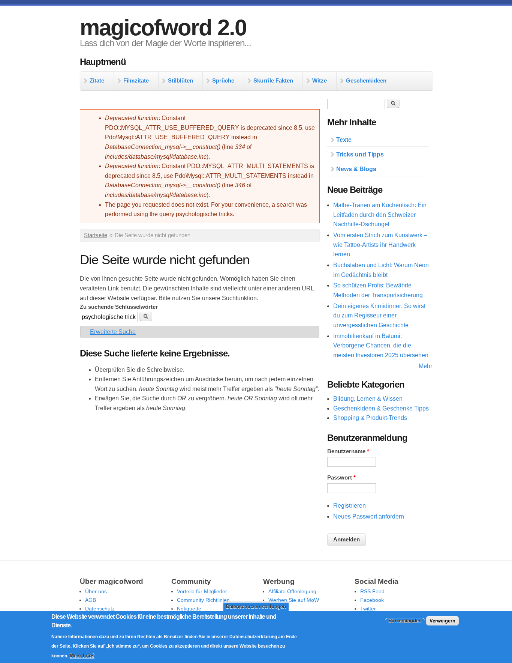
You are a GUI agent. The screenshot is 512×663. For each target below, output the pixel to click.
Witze (319, 80)
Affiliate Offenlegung (292, 591)
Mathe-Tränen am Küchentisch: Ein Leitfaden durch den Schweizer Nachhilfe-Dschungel (380, 214)
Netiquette (189, 609)
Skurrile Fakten (273, 80)
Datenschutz (100, 609)
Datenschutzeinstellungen (256, 606)
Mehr (425, 366)
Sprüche (223, 80)
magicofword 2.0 (163, 27)
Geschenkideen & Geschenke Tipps (381, 408)
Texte (344, 140)
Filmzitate (136, 80)
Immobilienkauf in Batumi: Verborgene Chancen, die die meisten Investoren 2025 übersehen (380, 345)
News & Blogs (356, 169)
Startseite (95, 235)
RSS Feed (372, 591)
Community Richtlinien (203, 600)
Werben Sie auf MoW (293, 600)
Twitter (368, 609)
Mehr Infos (82, 655)
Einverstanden (405, 620)
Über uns (96, 591)
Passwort (341, 478)
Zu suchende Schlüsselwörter (119, 307)
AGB (90, 600)
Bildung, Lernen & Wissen (368, 398)
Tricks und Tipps (360, 154)
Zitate (97, 80)
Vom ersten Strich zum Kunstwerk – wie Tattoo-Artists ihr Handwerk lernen (380, 244)
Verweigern (442, 620)
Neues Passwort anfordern (368, 516)
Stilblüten (180, 80)
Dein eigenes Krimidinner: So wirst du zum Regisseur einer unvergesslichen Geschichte (379, 315)
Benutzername (348, 451)
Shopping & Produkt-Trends (370, 418)
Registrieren (349, 505)
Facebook (372, 600)
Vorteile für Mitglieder (202, 591)
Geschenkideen (366, 80)
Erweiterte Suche (113, 332)
